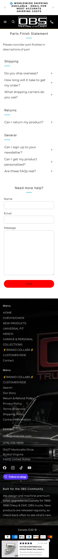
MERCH (8, 333)
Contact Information (17, 419)
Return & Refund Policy (18, 398)
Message (10, 227)
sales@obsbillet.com (17, 436)
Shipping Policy (13, 414)
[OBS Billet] (32, 22)
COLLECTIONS (12, 344)
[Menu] (5, 21)
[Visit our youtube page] (29, 468)
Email (8, 213)
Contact (8, 360)
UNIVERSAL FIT (13, 328)
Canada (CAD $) (27, 529)
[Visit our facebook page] (4, 468)
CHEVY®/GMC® (13, 318)
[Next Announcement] (53, 7)
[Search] (13, 21)
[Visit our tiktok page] (21, 468)
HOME (7, 312)
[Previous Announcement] (5, 7)
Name (8, 198)
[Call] (51, 21)
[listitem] (29, 7)
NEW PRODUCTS (14, 323)
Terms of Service (14, 408)
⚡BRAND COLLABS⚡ (18, 349)
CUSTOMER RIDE (14, 355)
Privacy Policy (12, 403)
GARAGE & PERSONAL (18, 339)
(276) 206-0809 (13, 442)
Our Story (9, 393)
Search (7, 387)
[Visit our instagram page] (13, 468)
